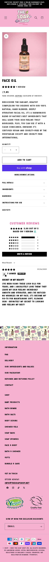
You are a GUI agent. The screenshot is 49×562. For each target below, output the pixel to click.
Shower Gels (11, 427)
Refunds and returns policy (19, 379)
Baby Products (12, 402)
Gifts (7, 458)
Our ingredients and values (19, 367)
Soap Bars (10, 433)
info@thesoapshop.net (17, 483)
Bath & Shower (12, 451)
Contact (9, 385)
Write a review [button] (24, 254)
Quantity (6, 144)
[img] (8, 270)
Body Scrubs (11, 421)
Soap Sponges (12, 439)
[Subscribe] (41, 526)
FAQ (6, 355)
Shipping (18, 96)
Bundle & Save (12, 464)
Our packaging (12, 373)
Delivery (9, 361)
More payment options (24, 175)
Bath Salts (10, 415)
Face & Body (11, 445)
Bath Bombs (11, 408)
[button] (6, 18)
